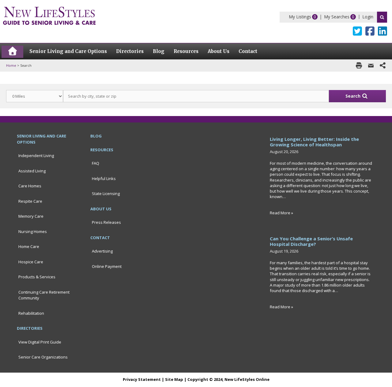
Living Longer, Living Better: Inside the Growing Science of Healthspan (314, 142)
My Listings (300, 17)
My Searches (336, 17)
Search (382, 17)
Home (11, 65)
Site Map (174, 379)
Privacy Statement (142, 379)
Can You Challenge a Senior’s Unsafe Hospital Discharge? (311, 241)
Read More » (281, 213)
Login (367, 17)
